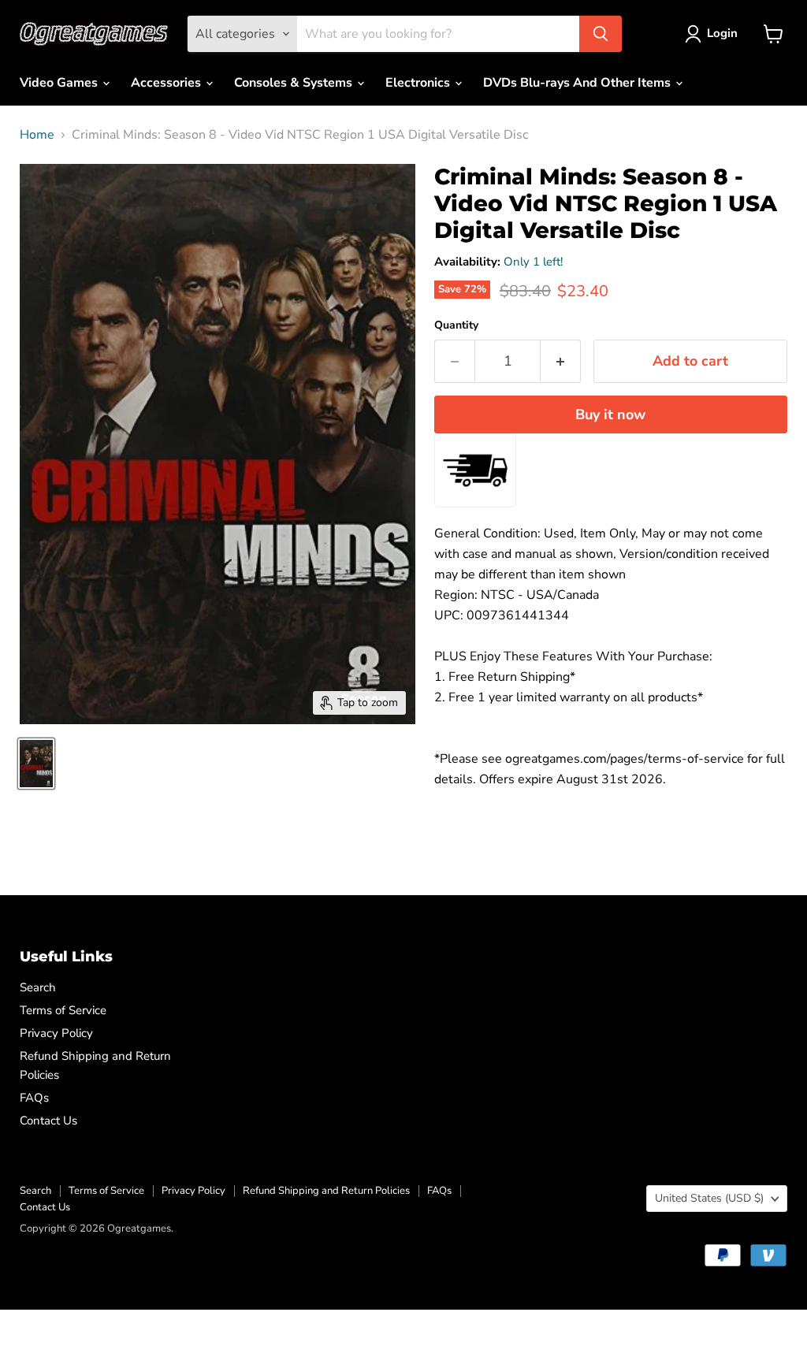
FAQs (34, 1098)
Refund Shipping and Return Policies (326, 1191)
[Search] (600, 34)
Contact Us (48, 1120)
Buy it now (610, 414)
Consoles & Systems (294, 82)
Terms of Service (63, 1010)
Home (37, 135)
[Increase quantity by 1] (561, 361)
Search (38, 987)
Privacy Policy (56, 1033)
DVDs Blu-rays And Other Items (578, 82)
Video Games (60, 82)
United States (709, 1198)
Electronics (419, 82)
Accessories (167, 82)
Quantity (456, 325)
